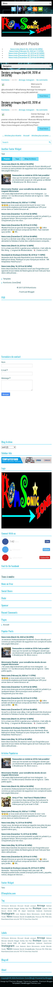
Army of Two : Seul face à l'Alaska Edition (29, 798)
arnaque (33, 906)
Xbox (29, 919)
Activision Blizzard (16, 906)
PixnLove (38, 917)
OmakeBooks (30, 917)
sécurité (16, 919)
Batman (49, 906)
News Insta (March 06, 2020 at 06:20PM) (26, 49)
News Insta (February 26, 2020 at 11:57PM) (26, 51)
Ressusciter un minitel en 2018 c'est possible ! (31, 175)
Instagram (30, 80)
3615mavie (5, 906)
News (9, 916)
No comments (42, 80)
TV (23, 919)
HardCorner (48, 911)
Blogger (31, 292)
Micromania (36, 914)
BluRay (22, 909)
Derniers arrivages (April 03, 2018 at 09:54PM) (21, 104)
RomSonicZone (7, 919)
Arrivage (22, 80)
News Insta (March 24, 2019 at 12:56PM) (17, 246)
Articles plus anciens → (41, 136)
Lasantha (34, 981)
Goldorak (39, 911)
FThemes (12, 981)
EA (19, 911)
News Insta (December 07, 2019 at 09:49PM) (26, 57)
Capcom (45, 909)
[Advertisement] (26, 321)
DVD (15, 911)
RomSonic (5, 80)
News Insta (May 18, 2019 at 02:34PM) (16, 266)
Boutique (37, 908)
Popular (7, 159)
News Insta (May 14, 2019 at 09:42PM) (16, 823)
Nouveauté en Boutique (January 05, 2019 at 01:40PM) (23, 868)
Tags (17, 159)
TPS (20, 919)
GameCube (31, 911)
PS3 (43, 917)
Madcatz (23, 914)
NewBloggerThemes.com (31, 983)
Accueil (26, 136)
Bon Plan (29, 909)
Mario (29, 914)
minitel (43, 914)
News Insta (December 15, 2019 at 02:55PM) (26, 53)
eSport (24, 911)
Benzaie (4, 909)
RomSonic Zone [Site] (12, 282)
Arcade (27, 906)
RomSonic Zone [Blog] (25, 978)
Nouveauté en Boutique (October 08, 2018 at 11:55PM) (23, 255)
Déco (50, 909)
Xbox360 (35, 919)
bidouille (10, 909)
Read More (44, 96)
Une (26, 919)
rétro (50, 917)
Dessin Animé (6, 911)
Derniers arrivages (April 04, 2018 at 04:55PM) (21, 74)
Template (7, 279)
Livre (17, 914)
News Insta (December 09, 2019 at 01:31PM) (26, 55)
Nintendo (16, 917)
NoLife (22, 917)
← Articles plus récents (11, 136)
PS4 (46, 917)
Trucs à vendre (7, 576)
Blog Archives (30, 159)
